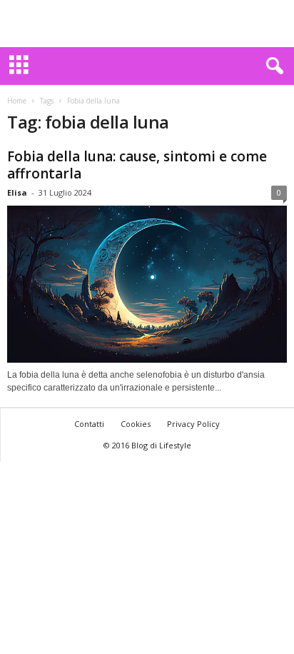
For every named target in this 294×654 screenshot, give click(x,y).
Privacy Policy (193, 423)
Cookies (136, 423)
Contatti (89, 423)
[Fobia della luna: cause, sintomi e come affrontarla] (147, 284)
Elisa (17, 192)
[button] (272, 66)
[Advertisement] (147, 23)
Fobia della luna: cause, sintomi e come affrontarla (137, 165)
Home (16, 101)
